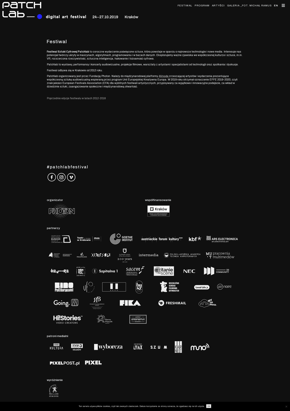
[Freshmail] (172, 303)
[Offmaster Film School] (169, 287)
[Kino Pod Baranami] (64, 287)
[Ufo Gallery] (89, 287)
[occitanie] (163, 271)
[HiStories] (68, 319)
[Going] (66, 303)
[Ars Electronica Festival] (222, 239)
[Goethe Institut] (120, 239)
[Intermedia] (148, 255)
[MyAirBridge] (207, 303)
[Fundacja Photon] (62, 211)
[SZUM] (159, 346)
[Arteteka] (68, 255)
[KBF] (195, 239)
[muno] (206, 346)
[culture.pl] (101, 255)
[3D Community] (216, 271)
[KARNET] (178, 346)
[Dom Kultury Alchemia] (80, 271)
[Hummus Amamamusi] (138, 319)
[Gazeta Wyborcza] (108, 346)
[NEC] (189, 271)
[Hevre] (59, 271)
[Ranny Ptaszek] (105, 319)
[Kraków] (158, 211)
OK (208, 406)
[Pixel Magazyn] (92, 362)
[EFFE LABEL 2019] (54, 390)
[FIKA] (130, 303)
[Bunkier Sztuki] (60, 239)
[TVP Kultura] (57, 346)
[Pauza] (113, 287)
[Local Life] (201, 287)
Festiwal (185, 5)
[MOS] (89, 239)
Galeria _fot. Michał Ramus (249, 5)
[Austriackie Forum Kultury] (161, 239)
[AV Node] (224, 287)
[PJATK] (182, 255)
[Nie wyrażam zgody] (286, 406)
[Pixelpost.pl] (64, 362)
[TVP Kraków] (77, 346)
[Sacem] (134, 271)
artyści (218, 5)
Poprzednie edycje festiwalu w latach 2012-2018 (76, 98)
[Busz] (139, 287)
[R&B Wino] (97, 303)
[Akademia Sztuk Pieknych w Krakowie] (125, 255)
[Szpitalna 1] (105, 271)
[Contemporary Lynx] (138, 346)
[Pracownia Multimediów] (220, 255)
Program (202, 5)
